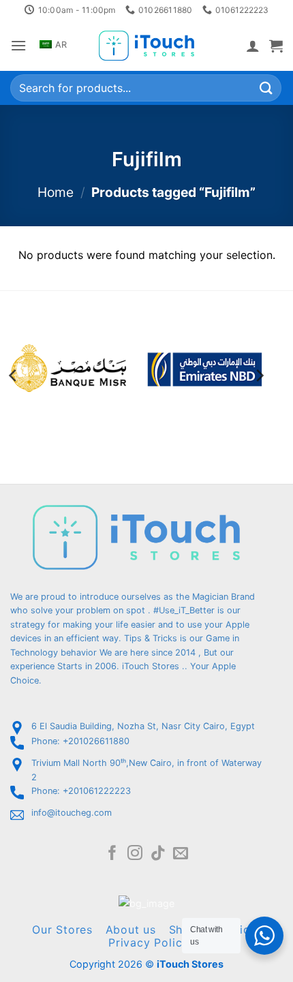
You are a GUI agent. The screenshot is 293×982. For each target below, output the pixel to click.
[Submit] (266, 88)
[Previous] (13, 375)
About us (131, 929)
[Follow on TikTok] (158, 854)
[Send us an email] (180, 854)
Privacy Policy (148, 942)
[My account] (253, 46)
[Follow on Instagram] (134, 854)
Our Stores (62, 929)
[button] (18, 45)
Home (55, 192)
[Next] (259, 375)
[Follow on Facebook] (112, 854)
